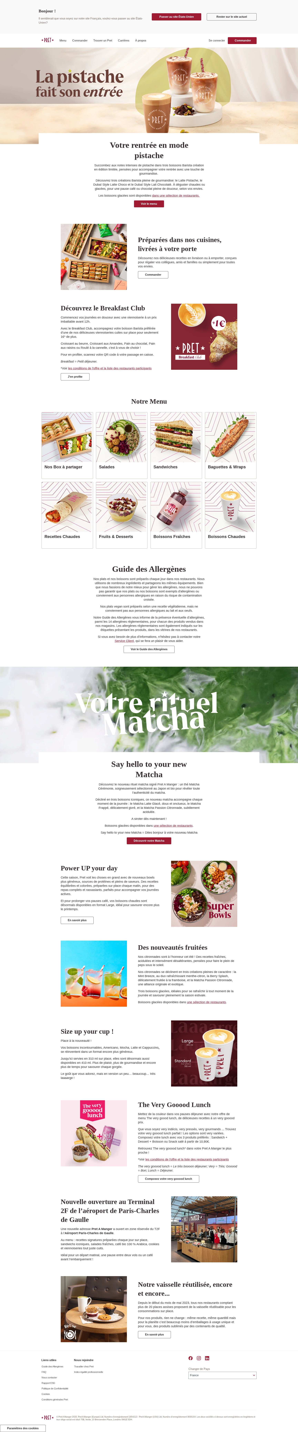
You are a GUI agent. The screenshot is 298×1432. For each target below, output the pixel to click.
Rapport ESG (48, 1383)
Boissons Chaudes (228, 536)
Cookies (46, 1394)
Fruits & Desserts (117, 536)
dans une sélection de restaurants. (176, 195)
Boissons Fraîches (173, 536)
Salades (108, 466)
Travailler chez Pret (84, 1366)
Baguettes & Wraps (228, 466)
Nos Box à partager (64, 466)
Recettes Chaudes (63, 536)
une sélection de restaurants (173, 825)
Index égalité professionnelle (88, 1372)
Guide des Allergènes (52, 1366)
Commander (79, 40)
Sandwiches (166, 466)
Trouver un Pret (102, 40)
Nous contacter (49, 1377)
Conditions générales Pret (55, 1399)
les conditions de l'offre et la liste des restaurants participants (110, 368)
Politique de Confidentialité (55, 1388)
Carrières (123, 40)
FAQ (44, 1372)
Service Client (124, 641)
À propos (140, 40)
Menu (62, 40)
